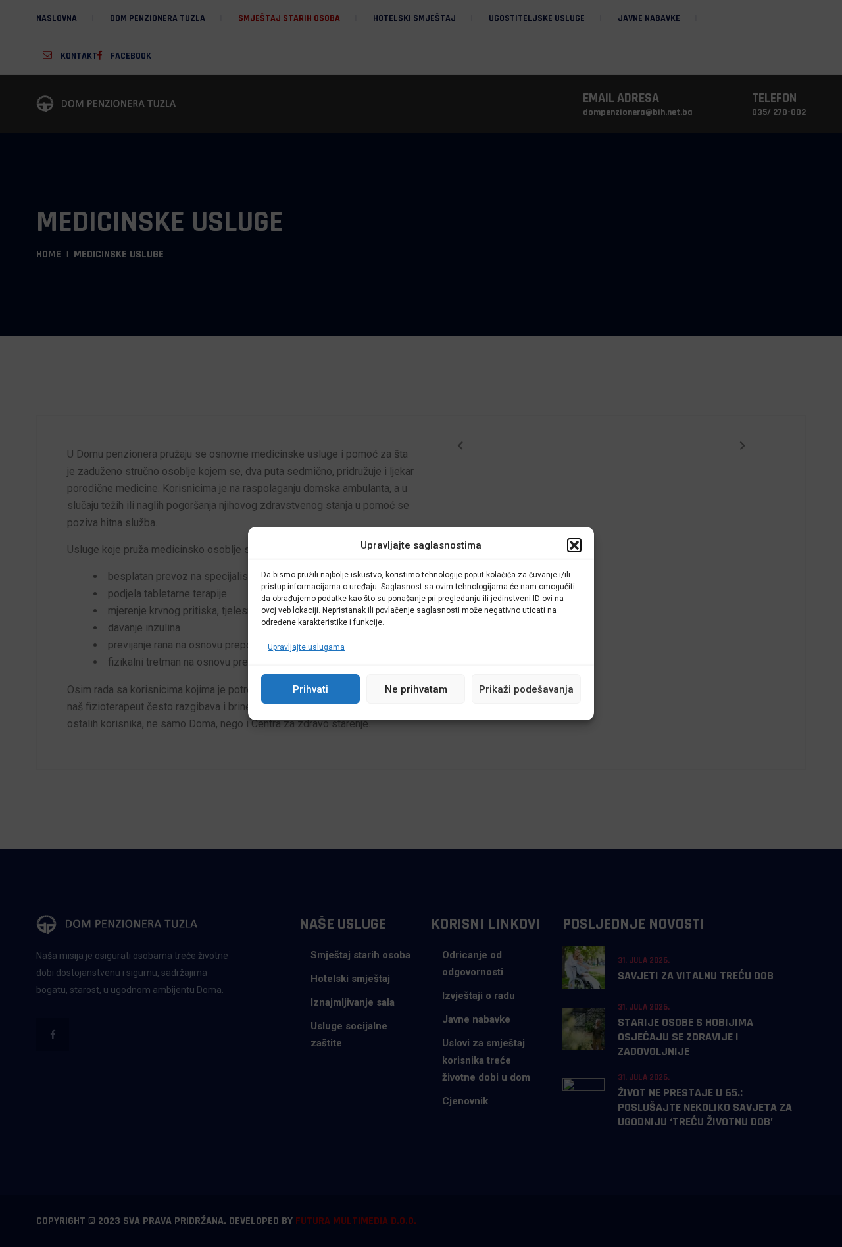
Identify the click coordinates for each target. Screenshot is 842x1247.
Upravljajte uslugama (306, 647)
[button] (574, 545)
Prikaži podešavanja (526, 689)
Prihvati (310, 689)
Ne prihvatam (416, 689)
